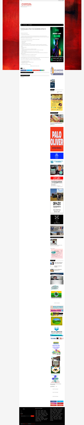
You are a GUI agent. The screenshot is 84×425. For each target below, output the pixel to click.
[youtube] (53, 405)
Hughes (51, 408)
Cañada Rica (39, 414)
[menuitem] (22, 25)
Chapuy (39, 415)
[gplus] (60, 0)
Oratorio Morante (58, 412)
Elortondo (37, 419)
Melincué (56, 411)
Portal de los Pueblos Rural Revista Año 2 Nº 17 (56, 124)
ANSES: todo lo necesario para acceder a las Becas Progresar (58, 263)
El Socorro (46, 418)
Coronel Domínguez (38, 418)
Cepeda (47, 414)
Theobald (54, 417)
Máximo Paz (54, 412)
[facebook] (58, 0)
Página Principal (22, 27)
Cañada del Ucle (43, 414)
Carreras (25, 27)
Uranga (57, 417)
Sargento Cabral (55, 416)
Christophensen (45, 415)
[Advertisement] (42, 17)
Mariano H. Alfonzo (52, 411)
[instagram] (53, 403)
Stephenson (59, 416)
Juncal (57, 408)
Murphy (51, 412)
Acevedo (39, 410)
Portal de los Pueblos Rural (59, 92)
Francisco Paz (45, 419)
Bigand (36, 413)
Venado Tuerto (60, 417)
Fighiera (39, 419)
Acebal (36, 410)
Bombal (39, 413)
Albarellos (42, 410)
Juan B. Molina (54, 408)
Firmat (42, 419)
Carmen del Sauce (42, 413)
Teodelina (51, 417)
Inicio (21, 0)
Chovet (41, 415)
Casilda (36, 414)
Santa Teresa (51, 416)
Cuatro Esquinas (42, 418)
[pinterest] (62, 0)
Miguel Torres (59, 411)
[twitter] (59, 0)
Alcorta (45, 410)
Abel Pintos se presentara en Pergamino (58, 266)
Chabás (36, 415)
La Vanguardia (60, 408)
